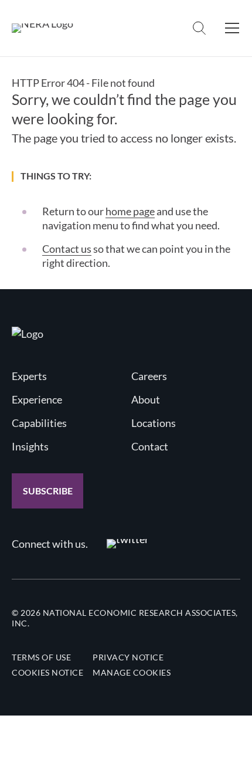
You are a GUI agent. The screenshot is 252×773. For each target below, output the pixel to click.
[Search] (199, 28)
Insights (30, 446)
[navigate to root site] (27, 333)
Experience (37, 399)
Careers (149, 375)
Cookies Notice (47, 672)
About (145, 399)
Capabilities (39, 422)
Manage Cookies (132, 672)
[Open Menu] (232, 28)
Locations (153, 422)
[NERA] (42, 28)
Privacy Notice (128, 657)
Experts (29, 375)
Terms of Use (41, 657)
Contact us (66, 248)
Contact (149, 446)
